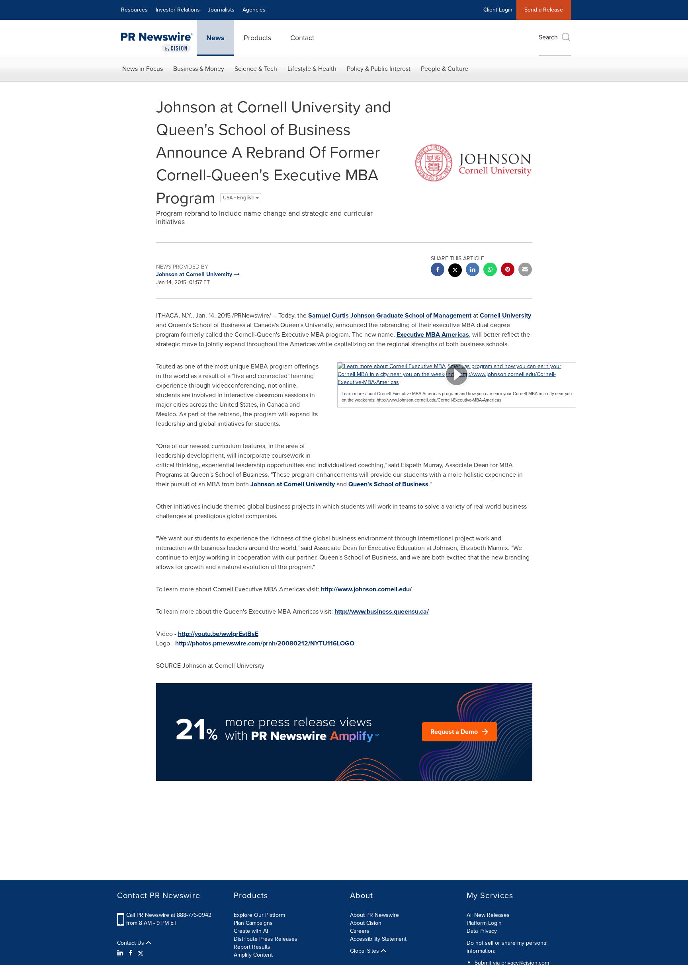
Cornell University (505, 315)
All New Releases (488, 915)
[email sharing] (525, 270)
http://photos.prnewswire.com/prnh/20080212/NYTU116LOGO (264, 643)
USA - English (239, 198)
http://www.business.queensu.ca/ (381, 611)
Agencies (254, 10)
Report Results (252, 947)
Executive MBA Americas (433, 334)
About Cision (365, 923)
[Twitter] (140, 953)
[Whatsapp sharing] (490, 270)
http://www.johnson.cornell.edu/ (367, 589)
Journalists (221, 10)
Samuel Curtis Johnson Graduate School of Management (389, 315)
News (215, 38)
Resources (134, 10)
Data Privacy (482, 931)
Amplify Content (253, 955)
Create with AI (251, 931)
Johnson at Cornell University (292, 484)
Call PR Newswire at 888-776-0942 (168, 915)
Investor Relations (178, 10)
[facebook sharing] (437, 270)
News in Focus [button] (142, 68)
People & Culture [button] (444, 68)
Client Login (497, 10)
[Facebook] (130, 953)
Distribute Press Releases (265, 939)
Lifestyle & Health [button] (311, 68)
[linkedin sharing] (472, 270)
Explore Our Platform (259, 915)
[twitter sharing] (455, 271)
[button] (457, 374)
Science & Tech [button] (256, 68)
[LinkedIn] (121, 953)
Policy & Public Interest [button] (378, 68)
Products (257, 38)
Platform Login (484, 923)
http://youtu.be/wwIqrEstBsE (218, 633)
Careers (359, 931)
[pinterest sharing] (507, 270)
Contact (302, 38)
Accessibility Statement (378, 939)
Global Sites (365, 951)
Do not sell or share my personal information (507, 947)
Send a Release (543, 10)
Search (548, 37)
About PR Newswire (374, 915)
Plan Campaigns (253, 923)
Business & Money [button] (198, 68)
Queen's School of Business (388, 484)
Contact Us (131, 943)
